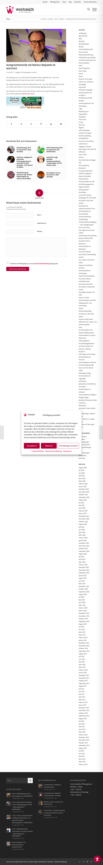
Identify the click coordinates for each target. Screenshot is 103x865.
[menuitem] (45, 2)
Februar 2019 (83, 637)
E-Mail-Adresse (42, 223)
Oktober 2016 (83, 713)
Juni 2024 (82, 529)
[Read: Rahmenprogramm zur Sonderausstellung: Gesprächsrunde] (8, 843)
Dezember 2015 (84, 737)
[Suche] (87, 9)
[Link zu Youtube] (87, 861)
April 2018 (82, 664)
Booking (81, 41)
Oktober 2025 (83, 494)
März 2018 (82, 667)
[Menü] (93, 9)
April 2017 (82, 697)
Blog (70, 2)
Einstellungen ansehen (68, 446)
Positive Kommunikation (87, 276)
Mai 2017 (82, 694)
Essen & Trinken (84, 297)
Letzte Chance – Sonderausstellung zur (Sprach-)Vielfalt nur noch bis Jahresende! (54, 812)
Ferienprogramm (84, 444)
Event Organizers (84, 68)
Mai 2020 (82, 600)
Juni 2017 (82, 691)
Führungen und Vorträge (87, 354)
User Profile (83, 154)
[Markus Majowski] (36, 45)
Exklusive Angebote (85, 173)
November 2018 (84, 646)
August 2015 (83, 748)
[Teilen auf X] (21, 124)
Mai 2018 (82, 662)
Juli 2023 (81, 556)
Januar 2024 (82, 540)
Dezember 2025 (84, 489)
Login (80, 109)
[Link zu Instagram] (83, 861)
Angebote (18, 72)
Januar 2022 (82, 575)
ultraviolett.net (42, 862)
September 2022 (84, 573)
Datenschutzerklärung (53, 451)
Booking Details (84, 44)
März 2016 (82, 732)
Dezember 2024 (84, 516)
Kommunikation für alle (86, 181)
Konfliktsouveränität (85, 98)
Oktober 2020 (83, 589)
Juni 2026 (82, 473)
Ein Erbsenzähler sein (86, 330)
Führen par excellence (86, 82)
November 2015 (84, 740)
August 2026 (83, 467)
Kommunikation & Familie (87, 300)
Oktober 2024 (83, 521)
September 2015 (84, 745)
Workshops (82, 192)
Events (81, 73)
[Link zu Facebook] (80, 861)
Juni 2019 (82, 629)
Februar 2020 (83, 608)
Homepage (82, 84)
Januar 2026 (82, 486)
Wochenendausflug (85, 311)
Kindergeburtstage (85, 373)
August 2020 (83, 594)
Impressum (67, 451)
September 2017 (84, 683)
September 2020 (84, 592)
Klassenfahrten (84, 179)
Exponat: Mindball (85, 176)
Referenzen (82, 338)
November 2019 (84, 616)
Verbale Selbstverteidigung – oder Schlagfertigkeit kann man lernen (87, 225)
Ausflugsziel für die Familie (87, 198)
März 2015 (82, 761)
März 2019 (82, 635)
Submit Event (83, 144)
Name (39, 215)
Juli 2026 (81, 470)
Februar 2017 (83, 702)
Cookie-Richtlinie (38, 451)
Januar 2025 (82, 513)
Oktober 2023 (83, 548)
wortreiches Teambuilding (87, 254)
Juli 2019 (81, 627)
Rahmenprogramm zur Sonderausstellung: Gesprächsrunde (19, 844)
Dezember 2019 (84, 613)
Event (80, 65)
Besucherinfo (83, 36)
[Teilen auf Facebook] (11, 124)
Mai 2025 (82, 505)
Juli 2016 (81, 721)
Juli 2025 (81, 503)
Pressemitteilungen (85, 447)
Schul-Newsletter (84, 130)
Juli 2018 (81, 656)
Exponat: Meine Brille (86, 238)
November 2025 (84, 492)
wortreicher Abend (85, 195)
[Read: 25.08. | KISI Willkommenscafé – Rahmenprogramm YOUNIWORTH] (8, 795)
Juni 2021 (82, 581)
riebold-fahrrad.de (28, 94)
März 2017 (82, 699)
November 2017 (84, 678)
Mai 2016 (82, 726)
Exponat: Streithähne (86, 265)
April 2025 (82, 508)
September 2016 (84, 716)
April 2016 (82, 729)
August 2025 (83, 500)
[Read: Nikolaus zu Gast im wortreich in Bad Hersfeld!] (40, 803)
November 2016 (84, 710)
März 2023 (82, 562)
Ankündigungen (84, 442)
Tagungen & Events (85, 146)
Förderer (82, 268)
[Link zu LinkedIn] (91, 861)
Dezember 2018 (84, 643)
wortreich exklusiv (85, 252)
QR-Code (82, 125)
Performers (82, 119)
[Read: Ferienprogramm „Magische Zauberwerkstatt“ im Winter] (40, 794)
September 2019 (84, 621)
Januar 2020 (82, 610)
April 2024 (82, 532)
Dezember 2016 (84, 708)
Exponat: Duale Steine (86, 319)
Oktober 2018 (83, 648)
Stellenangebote (84, 341)
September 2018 (84, 651)
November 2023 (84, 546)
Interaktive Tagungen (86, 90)
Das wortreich (83, 52)
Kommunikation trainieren (87, 362)
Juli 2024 (81, 527)
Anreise (81, 257)
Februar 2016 (83, 735)
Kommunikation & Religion (87, 395)
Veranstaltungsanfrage (86, 365)
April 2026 (82, 478)
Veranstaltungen (26, 72)
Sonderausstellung (85, 216)
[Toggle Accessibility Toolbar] (97, 859)
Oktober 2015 (83, 743)
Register (81, 127)
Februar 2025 (83, 511)
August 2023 (83, 554)
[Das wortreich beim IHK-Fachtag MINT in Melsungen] (2, 432)
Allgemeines (83, 436)
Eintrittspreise (83, 206)
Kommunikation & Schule (87, 335)
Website (39, 231)
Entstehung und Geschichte (88, 235)
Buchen (81, 47)
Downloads (82, 405)
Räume (81, 308)
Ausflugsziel (82, 33)
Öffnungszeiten (55, 2)
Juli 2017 (81, 689)
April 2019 (82, 632)
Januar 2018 (82, 672)
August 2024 (83, 524)
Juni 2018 (82, 659)
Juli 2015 (81, 751)
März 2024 (82, 535)
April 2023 (82, 559)
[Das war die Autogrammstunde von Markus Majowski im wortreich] (101, 432)
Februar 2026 (83, 484)
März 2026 (82, 481)
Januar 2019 (82, 640)
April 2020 (82, 602)
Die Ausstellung (84, 165)
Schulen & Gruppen (85, 133)
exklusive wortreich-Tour (87, 208)
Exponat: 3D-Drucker (85, 79)
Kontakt (45, 2)
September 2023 (84, 551)
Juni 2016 (82, 724)
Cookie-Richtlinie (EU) (86, 49)
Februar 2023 (83, 565)
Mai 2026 (82, 476)
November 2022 (84, 570)
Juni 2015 (82, 753)
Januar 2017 (82, 705)
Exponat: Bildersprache (86, 333)
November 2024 (84, 519)
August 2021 (83, 578)
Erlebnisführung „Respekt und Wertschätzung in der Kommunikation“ (87, 60)
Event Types (83, 71)
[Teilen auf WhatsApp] (31, 124)
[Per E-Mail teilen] (61, 124)
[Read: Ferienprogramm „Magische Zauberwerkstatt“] (40, 786)
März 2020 (82, 605)
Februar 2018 (83, 670)
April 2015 (82, 759)
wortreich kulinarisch (86, 284)
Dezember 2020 (84, 586)
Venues (81, 157)
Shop (80, 327)
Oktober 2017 (83, 680)
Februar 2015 (83, 764)
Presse (64, 2)
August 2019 (83, 624)
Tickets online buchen (90, 2)
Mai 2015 (82, 756)
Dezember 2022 (84, 567)
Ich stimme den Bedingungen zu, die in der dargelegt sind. (34, 263)
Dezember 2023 (84, 543)
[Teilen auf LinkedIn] (51, 124)
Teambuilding (83, 219)
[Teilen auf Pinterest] (41, 124)
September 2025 (84, 497)
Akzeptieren (32, 446)
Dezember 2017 (84, 675)
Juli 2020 (81, 597)
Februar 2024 (83, 538)
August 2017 (83, 686)
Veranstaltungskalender (86, 343)
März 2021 (82, 583)
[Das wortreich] (21, 9)
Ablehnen (49, 446)
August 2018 (83, 654)
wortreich (34, 72)
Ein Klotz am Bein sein (86, 346)
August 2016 (83, 718)
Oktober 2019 (83, 618)
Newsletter (77, 2)
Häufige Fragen (84, 397)
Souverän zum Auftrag (86, 141)
